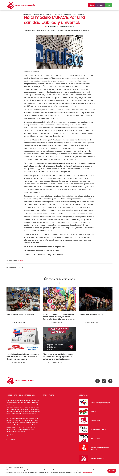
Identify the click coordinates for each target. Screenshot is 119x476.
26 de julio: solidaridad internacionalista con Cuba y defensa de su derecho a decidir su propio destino (23, 356)
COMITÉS (48, 14)
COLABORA (100, 5)
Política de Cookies (87, 472)
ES (74, 14)
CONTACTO (67, 14)
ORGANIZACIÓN (37, 14)
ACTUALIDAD (58, 14)
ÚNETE (92, 5)
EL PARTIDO (26, 14)
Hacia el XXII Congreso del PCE (91, 314)
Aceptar (112, 471)
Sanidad (20, 260)
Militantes (81, 14)
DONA (108, 5)
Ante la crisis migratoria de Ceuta (20, 314)
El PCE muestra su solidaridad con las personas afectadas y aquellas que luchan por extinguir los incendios (58, 356)
